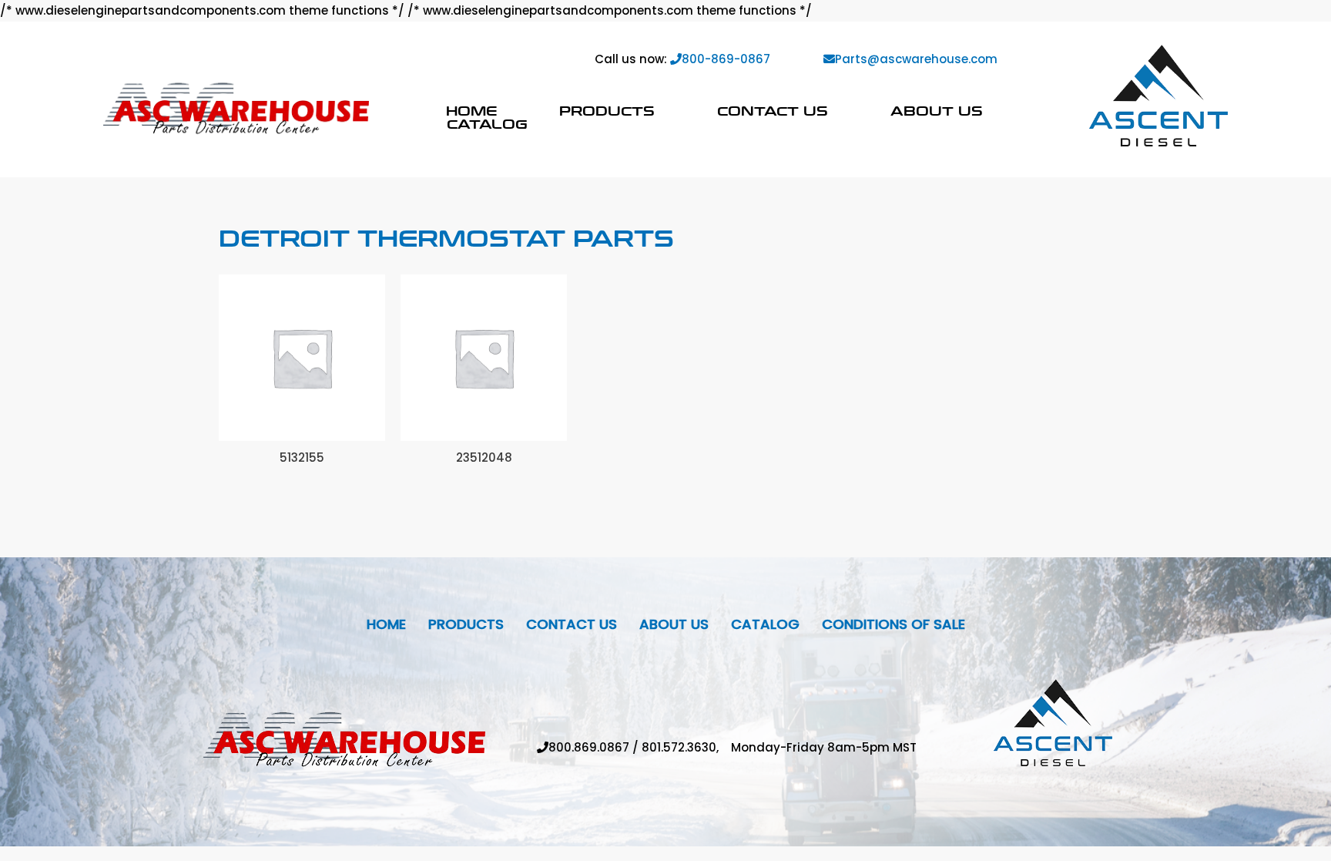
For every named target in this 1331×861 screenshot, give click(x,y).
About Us (936, 110)
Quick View (302, 428)
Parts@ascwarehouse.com (916, 59)
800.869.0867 (588, 747)
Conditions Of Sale (893, 624)
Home (471, 110)
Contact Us (772, 110)
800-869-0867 (726, 59)
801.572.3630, (686, 747)
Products (607, 110)
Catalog (487, 123)
